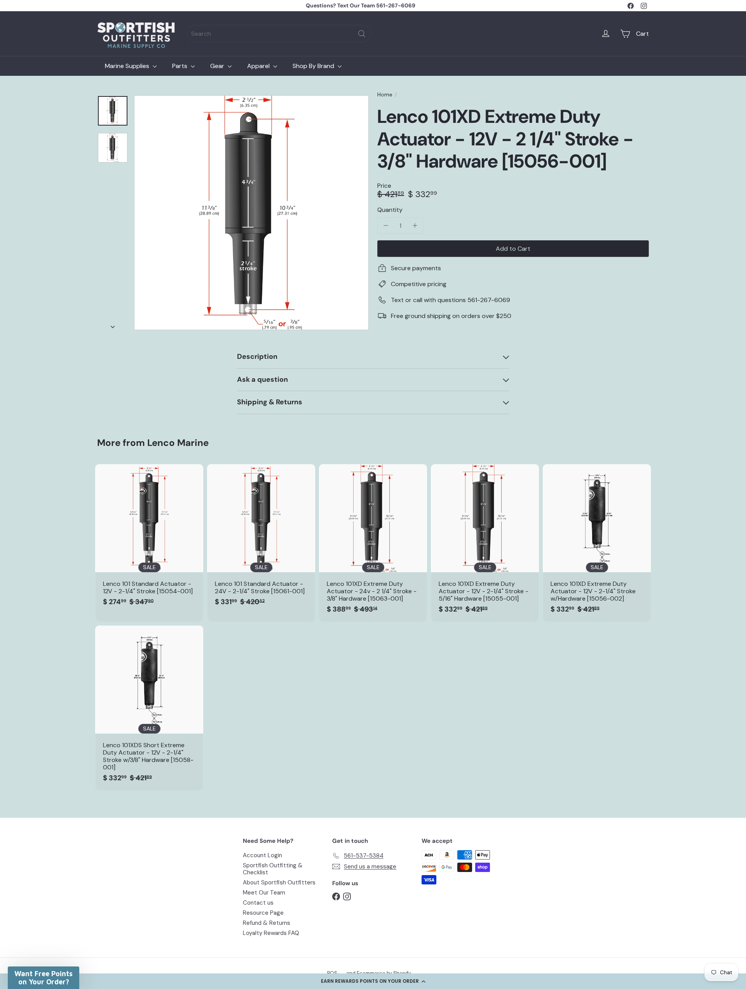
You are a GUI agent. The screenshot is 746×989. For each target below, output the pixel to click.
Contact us (258, 903)
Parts (180, 66)
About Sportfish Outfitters (279, 882)
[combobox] (278, 33)
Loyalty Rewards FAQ (271, 933)
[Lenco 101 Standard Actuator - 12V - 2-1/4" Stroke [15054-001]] (149, 539)
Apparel (259, 66)
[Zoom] (251, 213)
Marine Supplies (128, 66)
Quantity (390, 209)
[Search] (361, 33)
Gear (218, 66)
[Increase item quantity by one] (414, 225)
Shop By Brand (314, 66)
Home (384, 94)
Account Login (262, 855)
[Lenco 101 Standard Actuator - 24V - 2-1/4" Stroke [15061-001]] (261, 539)
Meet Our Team (264, 892)
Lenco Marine (178, 443)
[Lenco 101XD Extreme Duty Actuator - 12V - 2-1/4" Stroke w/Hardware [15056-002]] (597, 543)
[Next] (112, 324)
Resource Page (263, 913)
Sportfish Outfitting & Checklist (273, 868)
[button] (373, 981)
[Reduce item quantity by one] (385, 225)
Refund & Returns (266, 923)
